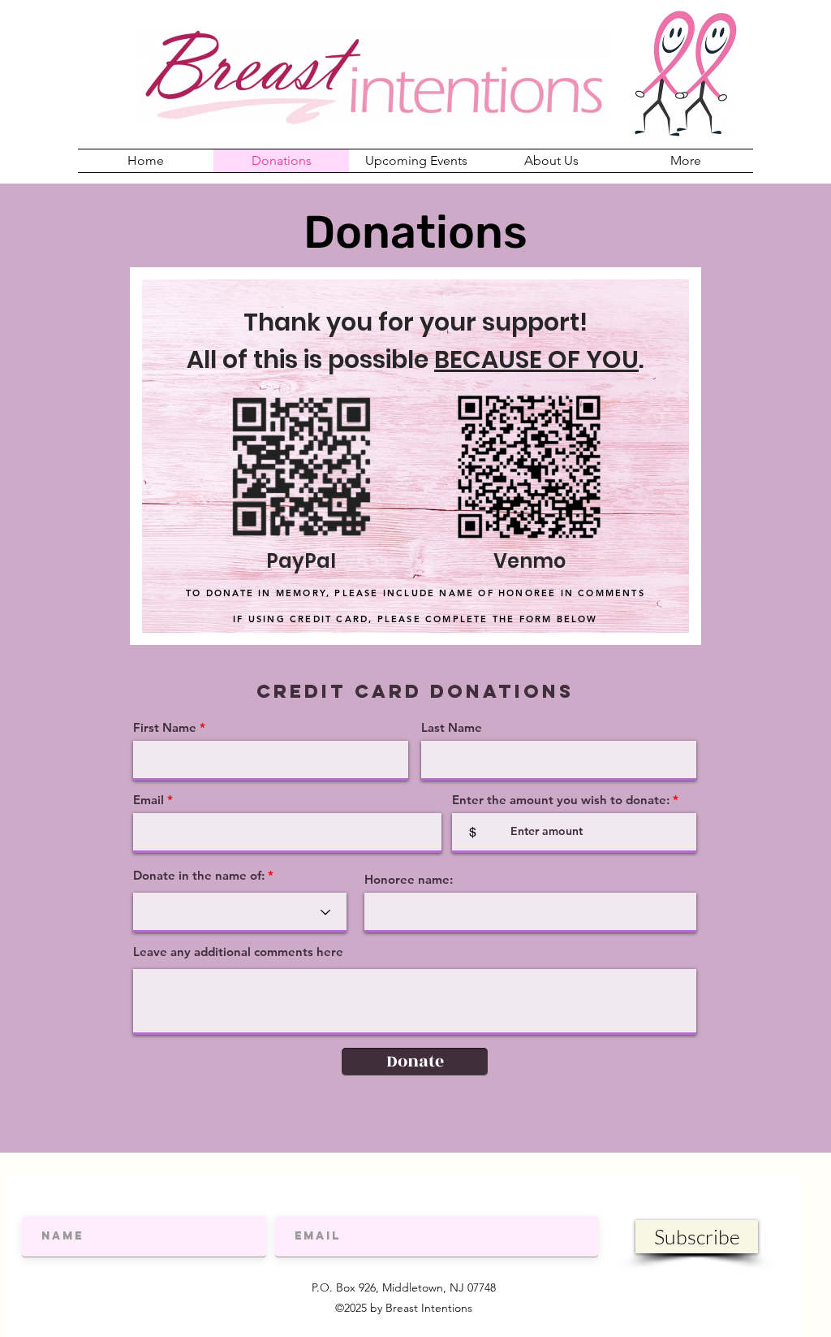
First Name (164, 727)
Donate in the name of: (199, 875)
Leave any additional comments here (238, 951)
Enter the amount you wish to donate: (561, 800)
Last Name (451, 727)
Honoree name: (408, 879)
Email (148, 800)
